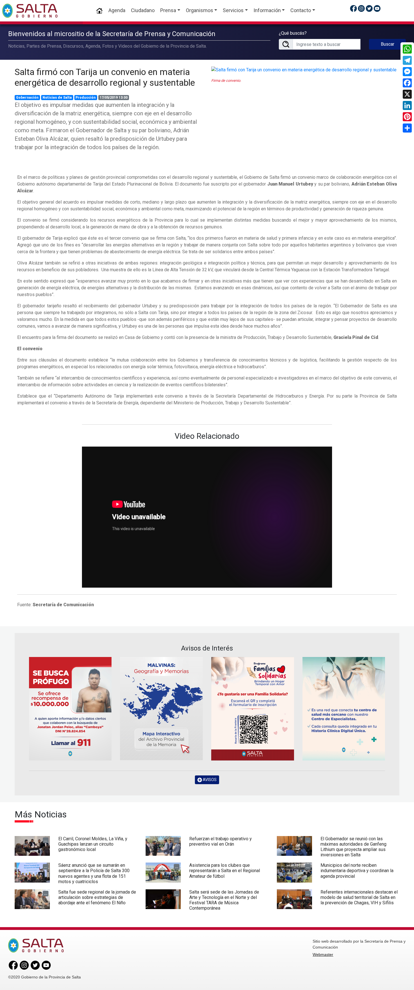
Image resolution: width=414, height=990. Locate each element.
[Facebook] (407, 83)
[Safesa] (343, 708)
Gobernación (27, 98)
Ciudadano (143, 10)
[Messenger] (407, 71)
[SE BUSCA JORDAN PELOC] (70, 708)
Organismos (199, 10)
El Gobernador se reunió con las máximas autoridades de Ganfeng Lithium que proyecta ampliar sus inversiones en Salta (353, 847)
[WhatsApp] (407, 49)
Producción (85, 98)
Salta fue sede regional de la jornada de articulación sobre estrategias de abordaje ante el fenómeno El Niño (97, 897)
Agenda (116, 10)
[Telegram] (407, 60)
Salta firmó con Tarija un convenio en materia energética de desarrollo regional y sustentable (105, 77)
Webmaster (323, 954)
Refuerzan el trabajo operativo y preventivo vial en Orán (220, 841)
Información (267, 10)
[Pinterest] (407, 116)
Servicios (233, 10)
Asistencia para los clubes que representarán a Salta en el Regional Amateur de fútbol (224, 871)
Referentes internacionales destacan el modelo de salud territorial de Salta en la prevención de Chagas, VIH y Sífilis (359, 897)
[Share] (407, 128)
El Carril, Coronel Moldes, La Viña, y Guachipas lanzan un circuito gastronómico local (92, 844)
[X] (407, 94)
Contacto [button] (300, 10)
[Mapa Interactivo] (161, 708)
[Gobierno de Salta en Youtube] (377, 8)
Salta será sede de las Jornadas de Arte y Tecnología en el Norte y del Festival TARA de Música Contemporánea (224, 900)
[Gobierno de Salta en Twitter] (369, 8)
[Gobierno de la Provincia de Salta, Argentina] (29, 10)
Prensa (168, 10)
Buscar (387, 44)
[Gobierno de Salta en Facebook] (353, 8)
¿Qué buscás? (293, 33)
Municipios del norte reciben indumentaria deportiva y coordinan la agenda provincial (356, 871)
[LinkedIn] (407, 105)
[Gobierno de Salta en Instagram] (361, 8)
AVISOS (209, 779)
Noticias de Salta (57, 98)
